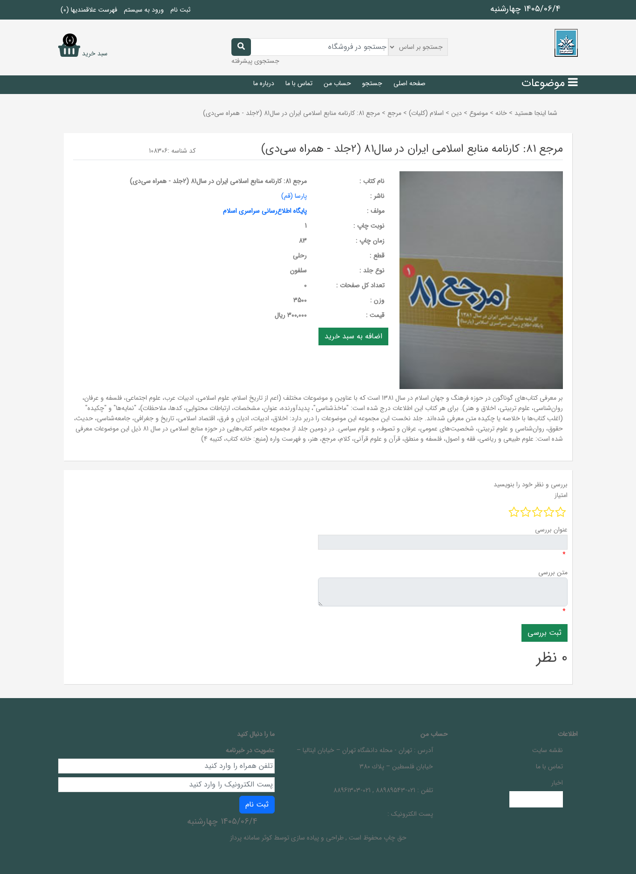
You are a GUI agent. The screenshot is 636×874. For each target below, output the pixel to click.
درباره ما (263, 83)
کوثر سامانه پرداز (251, 838)
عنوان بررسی (551, 529)
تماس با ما (298, 83)
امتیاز (561, 495)
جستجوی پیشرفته (255, 61)
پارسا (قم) (294, 196)
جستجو (372, 83)
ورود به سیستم (144, 10)
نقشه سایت (547, 750)
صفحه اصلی (409, 83)
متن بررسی (553, 572)
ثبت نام (180, 10)
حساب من (337, 83)
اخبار (557, 783)
